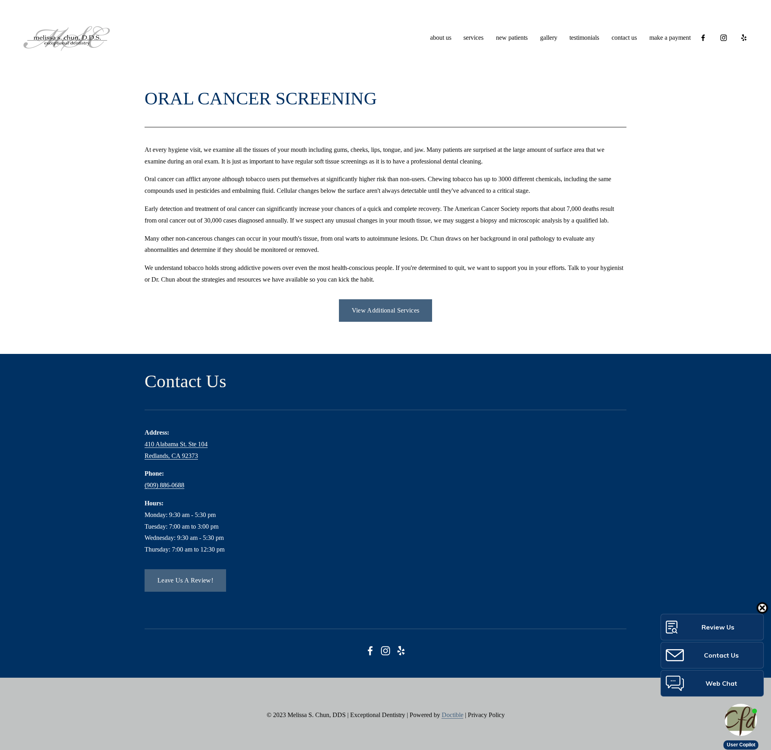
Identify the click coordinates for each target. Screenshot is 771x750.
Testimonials (584, 37)
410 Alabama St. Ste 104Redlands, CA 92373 (176, 450)
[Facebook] (703, 38)
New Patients (512, 37)
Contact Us (624, 37)
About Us (440, 37)
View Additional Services (386, 310)
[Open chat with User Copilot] (741, 720)
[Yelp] (744, 38)
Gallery (548, 37)
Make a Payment (670, 37)
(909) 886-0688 (164, 485)
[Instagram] (724, 38)
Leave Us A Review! (185, 580)
